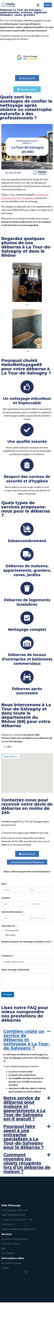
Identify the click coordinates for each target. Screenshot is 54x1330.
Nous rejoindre (8, 1253)
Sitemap (5, 1268)
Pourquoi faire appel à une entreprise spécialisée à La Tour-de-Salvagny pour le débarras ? (23, 1137)
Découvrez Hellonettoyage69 (14, 1239)
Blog (3, 1248)
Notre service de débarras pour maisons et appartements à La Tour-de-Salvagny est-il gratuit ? (24, 1108)
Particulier (10, 935)
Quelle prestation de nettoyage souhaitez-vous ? (26, 941)
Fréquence (7, 955)
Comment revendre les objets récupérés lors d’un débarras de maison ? (26, 1163)
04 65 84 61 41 (8, 1224)
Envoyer (7, 994)
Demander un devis (10, 1244)
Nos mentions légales (11, 1263)
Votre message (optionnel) (15, 969)
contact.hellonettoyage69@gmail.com (18, 1229)
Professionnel (12, 930)
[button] (38, 5)
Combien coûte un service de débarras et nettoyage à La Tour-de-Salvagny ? (26, 1040)
